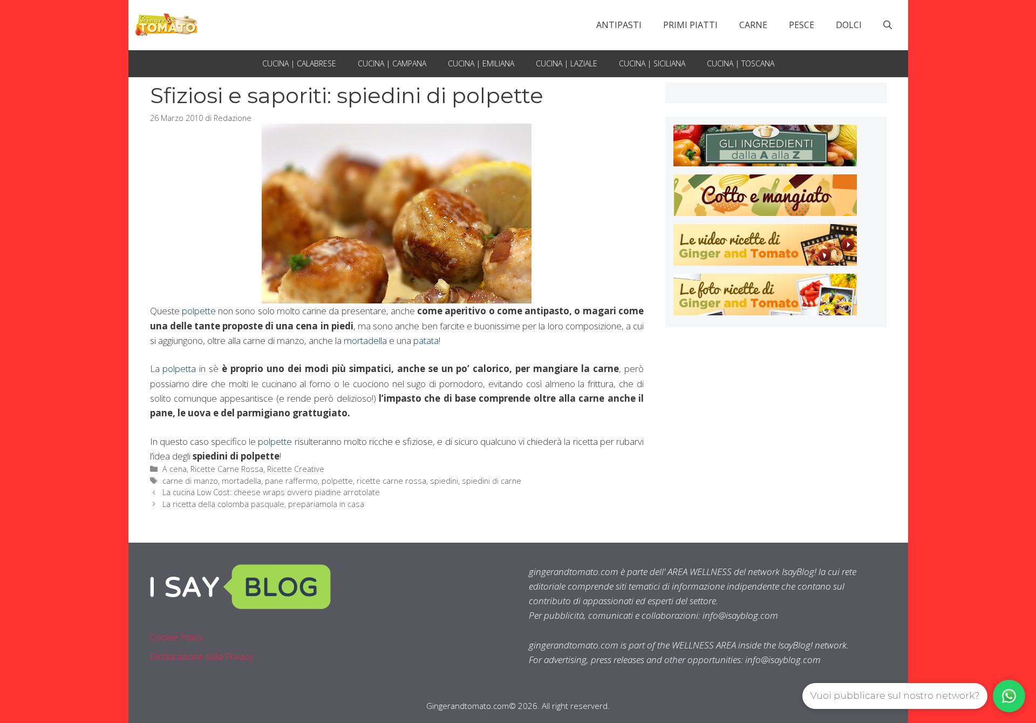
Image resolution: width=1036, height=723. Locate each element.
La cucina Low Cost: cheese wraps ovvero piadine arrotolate (271, 492)
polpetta (179, 368)
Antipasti (619, 25)
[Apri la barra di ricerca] (888, 24)
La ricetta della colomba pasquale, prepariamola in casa (263, 504)
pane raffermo (291, 481)
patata (426, 340)
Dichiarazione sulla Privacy (201, 656)
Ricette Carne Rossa (226, 469)
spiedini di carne (491, 481)
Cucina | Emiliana (481, 63)
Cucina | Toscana (740, 63)
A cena (174, 469)
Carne (753, 25)
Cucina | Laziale (566, 63)
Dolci (849, 25)
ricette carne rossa (391, 481)
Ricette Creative (295, 469)
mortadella (365, 340)
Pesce (801, 25)
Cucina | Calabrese (299, 63)
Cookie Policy (176, 637)
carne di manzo (190, 481)
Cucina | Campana (392, 63)
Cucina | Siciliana (652, 63)
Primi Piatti (690, 25)
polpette (199, 311)
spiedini (444, 481)
